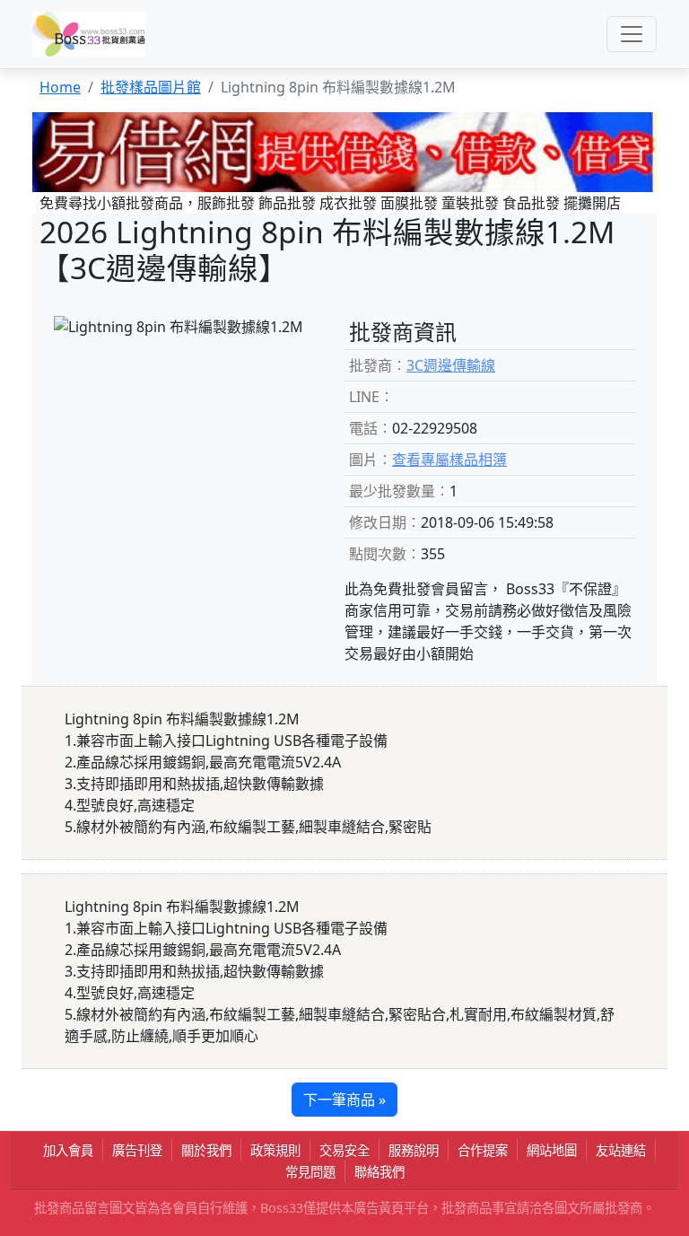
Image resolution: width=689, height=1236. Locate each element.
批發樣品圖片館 (150, 87)
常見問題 (310, 1171)
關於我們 (206, 1150)
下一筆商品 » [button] (344, 1099)
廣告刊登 (137, 1150)
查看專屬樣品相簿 (449, 459)
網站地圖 (552, 1150)
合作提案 (483, 1150)
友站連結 (621, 1150)
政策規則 (275, 1150)
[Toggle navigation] (631, 34)
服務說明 (413, 1150)
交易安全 (344, 1150)
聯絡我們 (379, 1171)
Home (60, 87)
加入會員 (68, 1150)
